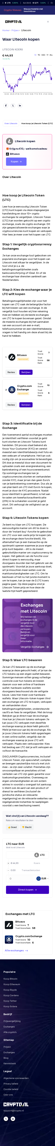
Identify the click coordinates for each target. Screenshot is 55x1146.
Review (11, 372)
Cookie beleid (11, 1089)
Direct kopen (25, 889)
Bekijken (26, 372)
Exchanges (9, 1026)
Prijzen (15, 30)
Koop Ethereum (12, 984)
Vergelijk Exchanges (32, 646)
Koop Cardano (11, 995)
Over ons (8, 1094)
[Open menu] (48, 21)
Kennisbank (10, 1063)
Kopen (14, 161)
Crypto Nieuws (12, 10)
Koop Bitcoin (10, 979)
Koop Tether (10, 1001)
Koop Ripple (10, 990)
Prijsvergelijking (12, 1021)
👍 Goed (12, 827)
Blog (6, 1058)
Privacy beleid (11, 1083)
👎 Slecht (27, 827)
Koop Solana (10, 1006)
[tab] (10, 123)
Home (5, 30)
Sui (28, 3)
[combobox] (42, 878)
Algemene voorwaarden (16, 1078)
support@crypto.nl (14, 1110)
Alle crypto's (10, 1032)
